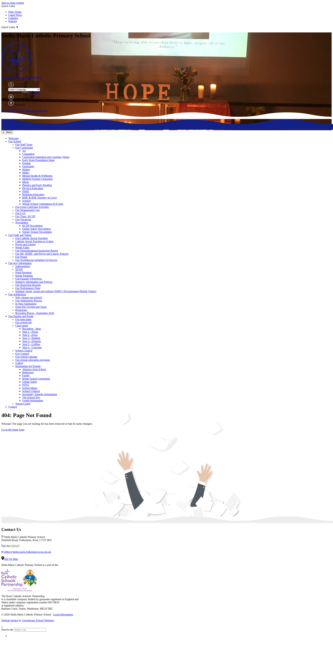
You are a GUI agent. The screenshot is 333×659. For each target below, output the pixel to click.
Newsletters (21, 222)
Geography (28, 166)
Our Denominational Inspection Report (36, 250)
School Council (23, 350)
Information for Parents (28, 366)
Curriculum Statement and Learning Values (45, 157)
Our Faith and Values (20, 235)
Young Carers (22, 403)
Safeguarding (22, 266)
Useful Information (32, 400)
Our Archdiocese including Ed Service (36, 260)
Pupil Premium (23, 272)
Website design (9, 620)
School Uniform (31, 391)
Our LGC (20, 213)
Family (26, 375)
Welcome (13, 138)
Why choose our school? (28, 297)
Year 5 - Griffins (31, 344)
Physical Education (32, 188)
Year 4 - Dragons (31, 341)
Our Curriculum (24, 147)
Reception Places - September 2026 (34, 313)
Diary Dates (15, 11)
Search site (7, 629)
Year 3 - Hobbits (31, 338)
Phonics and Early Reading (37, 185)
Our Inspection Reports (28, 285)
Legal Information (63, 614)
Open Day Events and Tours (30, 306)
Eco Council (22, 353)
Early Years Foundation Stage (38, 160)
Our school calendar (26, 356)
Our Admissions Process (28, 300)
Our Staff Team (23, 144)
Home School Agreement (36, 378)
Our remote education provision (32, 359)
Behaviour (28, 372)
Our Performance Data (27, 288)
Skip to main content (12, 2)
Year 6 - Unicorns (32, 347)
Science (26, 200)
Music (25, 182)
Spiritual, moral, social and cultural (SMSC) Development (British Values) (55, 291)
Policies (12, 21)
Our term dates (23, 319)
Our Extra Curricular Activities (32, 207)
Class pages (21, 325)
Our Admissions (17, 294)
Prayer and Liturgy (25, 244)
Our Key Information (20, 263)
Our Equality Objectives (28, 278)
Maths (25, 172)
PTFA (25, 384)
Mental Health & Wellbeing (37, 175)
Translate (34, 92)
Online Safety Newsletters (36, 228)
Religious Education (33, 194)
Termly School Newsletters (37, 231)
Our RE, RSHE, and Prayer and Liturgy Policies (42, 253)
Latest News (15, 15)
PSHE (25, 191)
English (26, 163)
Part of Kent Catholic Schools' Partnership (24, 110)
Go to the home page (12, 429)
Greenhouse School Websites (38, 620)
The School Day (31, 397)
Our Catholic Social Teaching (31, 238)
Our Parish (21, 256)
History (26, 169)
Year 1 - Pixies (30, 331)
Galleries (13, 18)
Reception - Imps (31, 328)
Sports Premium (24, 275)
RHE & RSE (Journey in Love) (39, 197)
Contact (12, 406)
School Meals (29, 388)
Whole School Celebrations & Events (42, 203)
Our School (14, 141)
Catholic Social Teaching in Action (34, 241)
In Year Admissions (25, 303)
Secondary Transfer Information (39, 394)
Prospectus (21, 310)
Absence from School (34, 369)
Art (24, 150)
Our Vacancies (23, 219)
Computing (28, 153)
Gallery (19, 363)
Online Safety (29, 381)
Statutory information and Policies (33, 281)
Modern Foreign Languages (37, 178)
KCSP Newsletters (32, 225)
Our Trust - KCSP (25, 216)
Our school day (23, 322)
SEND (19, 269)
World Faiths (22, 247)
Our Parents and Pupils (20, 316)
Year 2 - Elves (30, 334)
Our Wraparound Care (27, 210)
